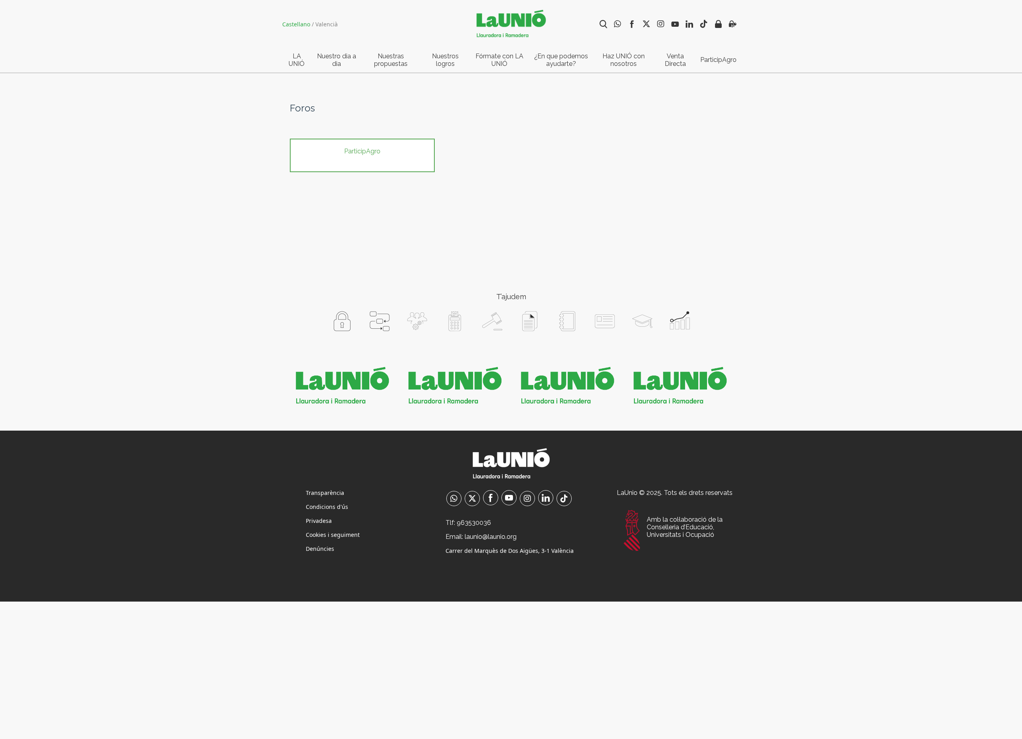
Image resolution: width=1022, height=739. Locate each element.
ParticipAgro (718, 60)
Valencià (326, 24)
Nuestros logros (445, 60)
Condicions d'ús (327, 507)
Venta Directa (675, 60)
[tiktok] (564, 499)
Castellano (296, 24)
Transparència (325, 493)
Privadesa (319, 520)
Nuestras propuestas (391, 60)
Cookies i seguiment (333, 534)
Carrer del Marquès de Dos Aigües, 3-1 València (510, 550)
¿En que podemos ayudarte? (561, 60)
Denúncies (320, 548)
